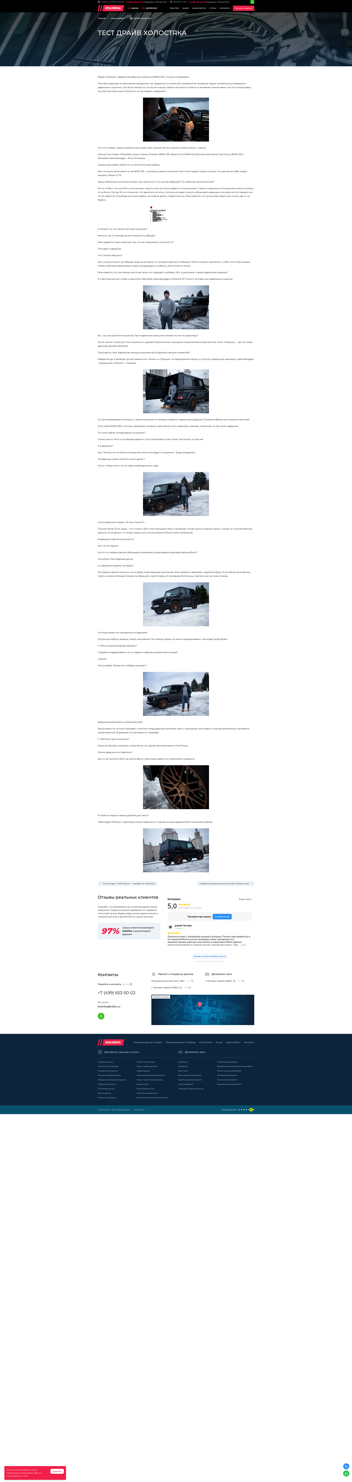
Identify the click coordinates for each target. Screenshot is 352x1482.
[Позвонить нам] (346, 1466)
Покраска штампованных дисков (112, 1080)
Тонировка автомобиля (227, 1075)
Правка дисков (143, 1071)
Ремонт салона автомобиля (229, 1071)
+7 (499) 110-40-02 (197, 2)
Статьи (212, 8)
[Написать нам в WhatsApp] (346, 1473)
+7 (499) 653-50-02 (134, 2)
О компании (205, 1042)
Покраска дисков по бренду (180, 1042)
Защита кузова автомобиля (190, 1080)
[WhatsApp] (252, 2)
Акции (185, 8)
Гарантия (174, 8)
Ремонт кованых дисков (147, 1066)
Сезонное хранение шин (147, 1093)
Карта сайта (139, 1110)
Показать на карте (161, 997)
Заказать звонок (243, 8)
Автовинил (183, 1062)
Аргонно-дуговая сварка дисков (151, 1075)
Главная (102, 18)
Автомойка (183, 1066)
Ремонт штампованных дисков (150, 1080)
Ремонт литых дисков (107, 1098)
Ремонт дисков (104, 1093)
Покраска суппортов (107, 1084)
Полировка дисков (106, 1089)
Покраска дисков (105, 1062)
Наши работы (199, 8)
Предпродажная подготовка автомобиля (235, 1066)
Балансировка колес (146, 1089)
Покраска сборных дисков (109, 1075)
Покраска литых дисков (108, 1066)
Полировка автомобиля (227, 1062)
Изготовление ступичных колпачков (152, 1098)
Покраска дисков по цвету (148, 1042)
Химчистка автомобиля (227, 1080)
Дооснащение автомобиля (189, 1075)
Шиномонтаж (142, 1084)
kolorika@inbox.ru (109, 1006)
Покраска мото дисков (107, 1071)
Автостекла (183, 1071)
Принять (57, 1471)
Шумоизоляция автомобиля (229, 1084)
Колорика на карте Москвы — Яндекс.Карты (209, 961)
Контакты (225, 8)
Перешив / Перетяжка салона (191, 1089)
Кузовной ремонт (185, 1084)
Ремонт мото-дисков (146, 1062)
